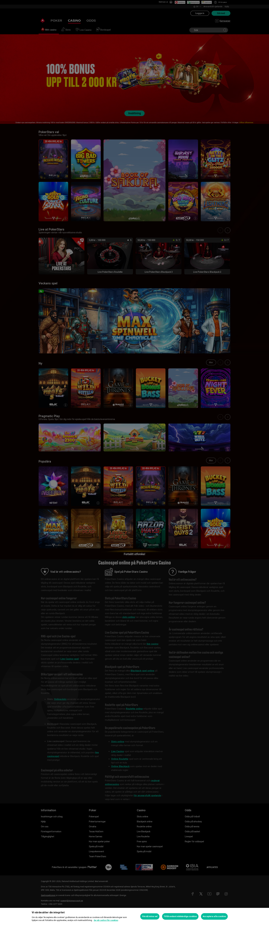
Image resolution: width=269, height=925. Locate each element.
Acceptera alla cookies (214, 916)
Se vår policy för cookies (106, 920)
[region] (134, 916)
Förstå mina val (150, 916)
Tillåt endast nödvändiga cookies (180, 916)
